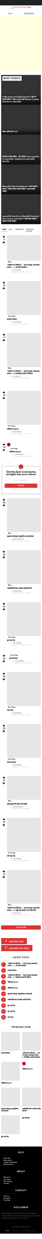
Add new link (16, 942)
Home (7, 1231)
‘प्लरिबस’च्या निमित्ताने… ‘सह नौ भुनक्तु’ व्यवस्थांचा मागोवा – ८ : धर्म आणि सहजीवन (22, 964)
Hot (10, 14)
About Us (7, 1177)
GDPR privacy (8, 1164)
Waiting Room (30, 230)
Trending (29, 14)
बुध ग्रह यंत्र (11, 640)
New (4, 229)
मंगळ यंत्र (10, 710)
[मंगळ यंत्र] (24, 689)
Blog (9, 262)
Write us (6, 1196)
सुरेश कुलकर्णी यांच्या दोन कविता (17, 804)
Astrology (11, 316)
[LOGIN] (39, 7)
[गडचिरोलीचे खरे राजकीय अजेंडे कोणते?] (24, 567)
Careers (6, 1183)
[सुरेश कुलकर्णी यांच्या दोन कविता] (24, 788)
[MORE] (39, 275)
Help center (8, 1160)
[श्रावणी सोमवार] (24, 298)
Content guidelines (10, 1162)
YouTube (7, 1200)
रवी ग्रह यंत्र (11, 856)
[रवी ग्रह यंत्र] (24, 835)
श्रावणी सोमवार (12, 319)
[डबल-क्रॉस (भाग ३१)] (21, 120)
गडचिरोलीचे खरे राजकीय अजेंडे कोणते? (19, 588)
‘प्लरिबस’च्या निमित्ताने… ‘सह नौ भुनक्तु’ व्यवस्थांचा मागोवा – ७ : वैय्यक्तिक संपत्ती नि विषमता (22, 976)
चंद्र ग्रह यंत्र (11, 762)
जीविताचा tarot (12, 429)
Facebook (7, 1198)
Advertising (8, 1181)
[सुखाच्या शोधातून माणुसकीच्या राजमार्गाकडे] (24, 515)
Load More (21, 927)
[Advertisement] (21, 49)
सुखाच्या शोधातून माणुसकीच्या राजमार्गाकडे (20, 536)
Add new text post (19, 949)
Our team (7, 1179)
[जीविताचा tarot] (24, 408)
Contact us (16, 1231)
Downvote (3, 242)
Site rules (7, 1158)
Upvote (3, 236)
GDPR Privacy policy (29, 1231)
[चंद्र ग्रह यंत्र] (24, 741)
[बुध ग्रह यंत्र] (24, 619)
